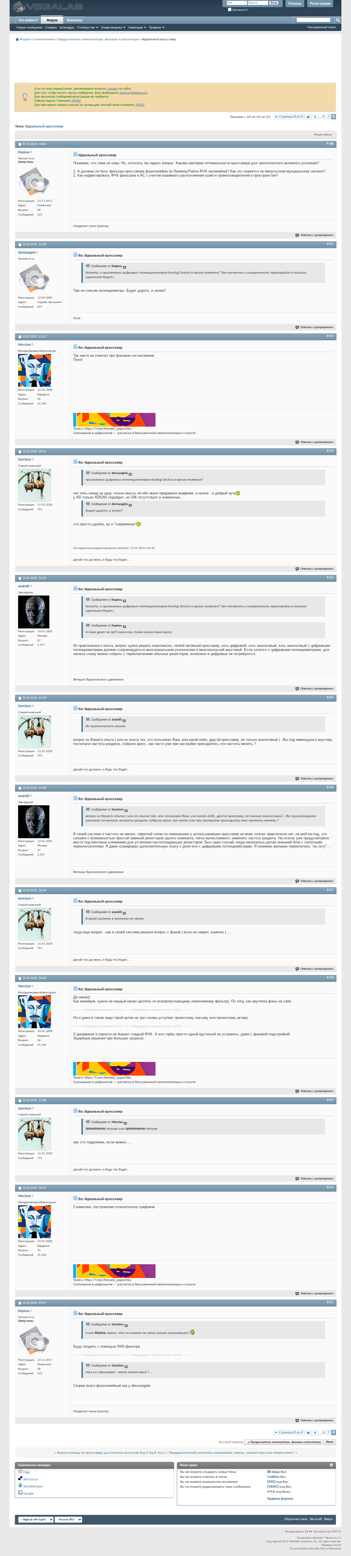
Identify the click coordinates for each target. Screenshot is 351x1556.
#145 (330, 697)
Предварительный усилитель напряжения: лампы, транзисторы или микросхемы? (232, 1453)
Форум (52, 20)
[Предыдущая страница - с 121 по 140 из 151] (315, 117)
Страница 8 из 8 (291, 116)
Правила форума (280, 1499)
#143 (330, 451)
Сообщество (86, 27)
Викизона (74, 20)
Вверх (330, 1442)
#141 (330, 244)
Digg (26, 1472)
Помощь (295, 3)
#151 (330, 1302)
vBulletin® (318, 1538)
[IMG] (271, 1482)
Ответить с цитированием (317, 235)
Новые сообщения (29, 27)
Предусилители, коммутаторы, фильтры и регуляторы (98, 39)
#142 (330, 336)
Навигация (135, 27)
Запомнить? (239, 9)
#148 (330, 977)
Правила (155, 27)
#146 (330, 787)
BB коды (273, 1472)
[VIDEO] (273, 1487)
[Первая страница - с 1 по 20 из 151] (308, 117)
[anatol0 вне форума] (33, 612)
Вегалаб (316, 1519)
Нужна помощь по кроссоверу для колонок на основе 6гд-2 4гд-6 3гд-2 (111, 1453)
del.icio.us (30, 1479)
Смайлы (273, 1477)
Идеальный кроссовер (44, 126)
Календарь (67, 27)
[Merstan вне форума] (34, 370)
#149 (330, 1100)
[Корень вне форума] (34, 181)
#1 (328, 143)
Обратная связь (296, 1519)
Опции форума (111, 27)
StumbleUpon (33, 1486)
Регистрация (320, 3)
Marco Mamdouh (330, 1548)
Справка (51, 27)
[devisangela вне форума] (34, 278)
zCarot (337, 1545)
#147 (330, 890)
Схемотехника (43, 39)
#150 (330, 1187)
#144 (330, 577)
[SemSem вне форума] (34, 485)
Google (28, 1493)
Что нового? (28, 20)
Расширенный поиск (321, 27)
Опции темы (321, 134)
